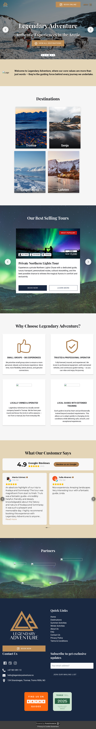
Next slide (91, 30)
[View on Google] (8, 478)
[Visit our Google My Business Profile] (10, 663)
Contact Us (55, 635)
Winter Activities (57, 626)
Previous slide (5, 30)
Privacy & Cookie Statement (48, 726)
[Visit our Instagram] (15, 663)
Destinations (56, 620)
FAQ (52, 632)
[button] (2, 499)
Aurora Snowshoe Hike (34, 263)
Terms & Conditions (59, 641)
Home (53, 617)
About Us (54, 629)
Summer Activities (58, 623)
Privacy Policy (56, 638)
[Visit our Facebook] (5, 663)
